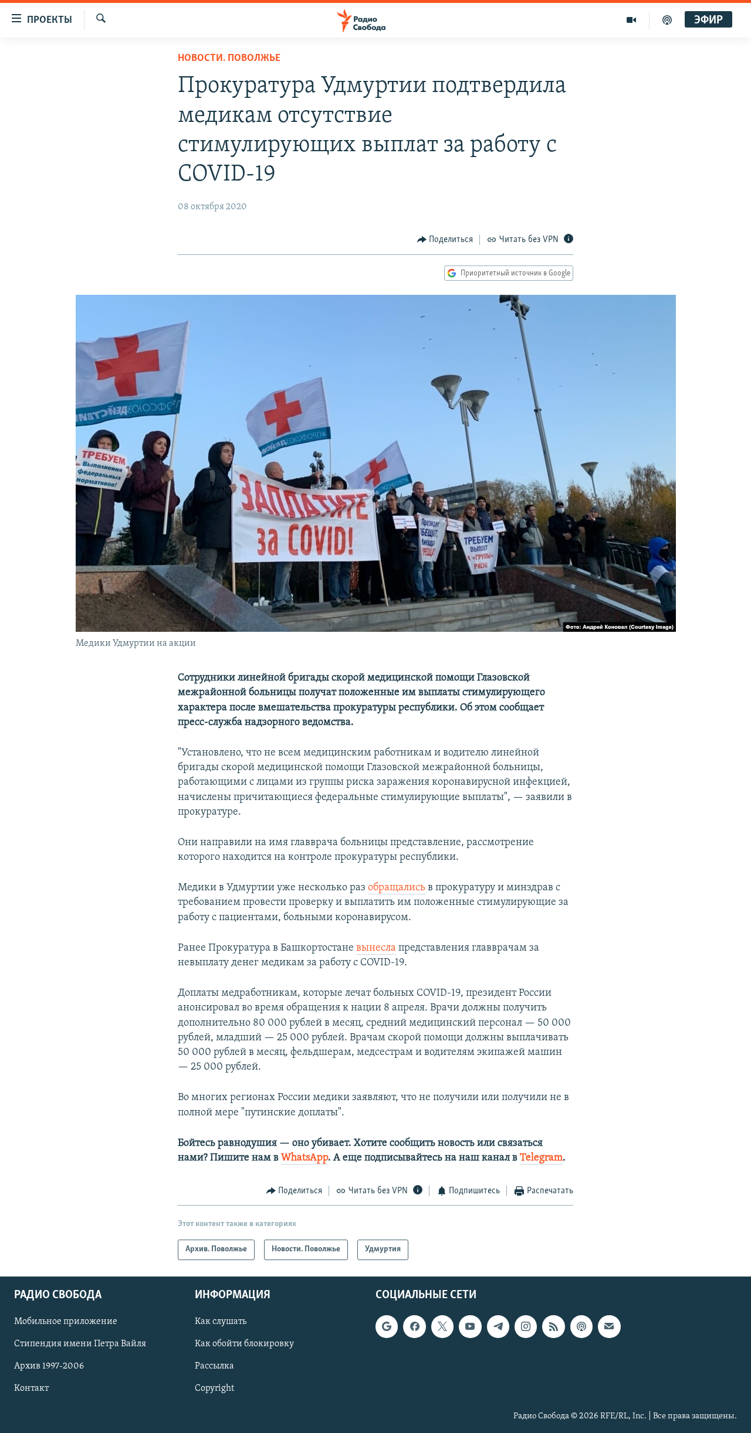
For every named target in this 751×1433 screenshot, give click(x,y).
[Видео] (631, 20)
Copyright (214, 1388)
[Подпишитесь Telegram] (498, 1326)
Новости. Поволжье (229, 58)
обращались (396, 888)
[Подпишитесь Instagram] (526, 1326)
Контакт (31, 1388)
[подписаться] (609, 1326)
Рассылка (214, 1366)
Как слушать (220, 1321)
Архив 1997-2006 (49, 1366)
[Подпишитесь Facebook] (414, 1326)
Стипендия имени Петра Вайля (80, 1344)
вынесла (376, 948)
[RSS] (553, 1326)
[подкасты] (667, 20)
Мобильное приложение (65, 1321)
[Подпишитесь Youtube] (470, 1326)
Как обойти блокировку (244, 1344)
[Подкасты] (581, 1326)
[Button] (445, 239)
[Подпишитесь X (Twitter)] (442, 1326)
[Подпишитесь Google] (387, 1326)
